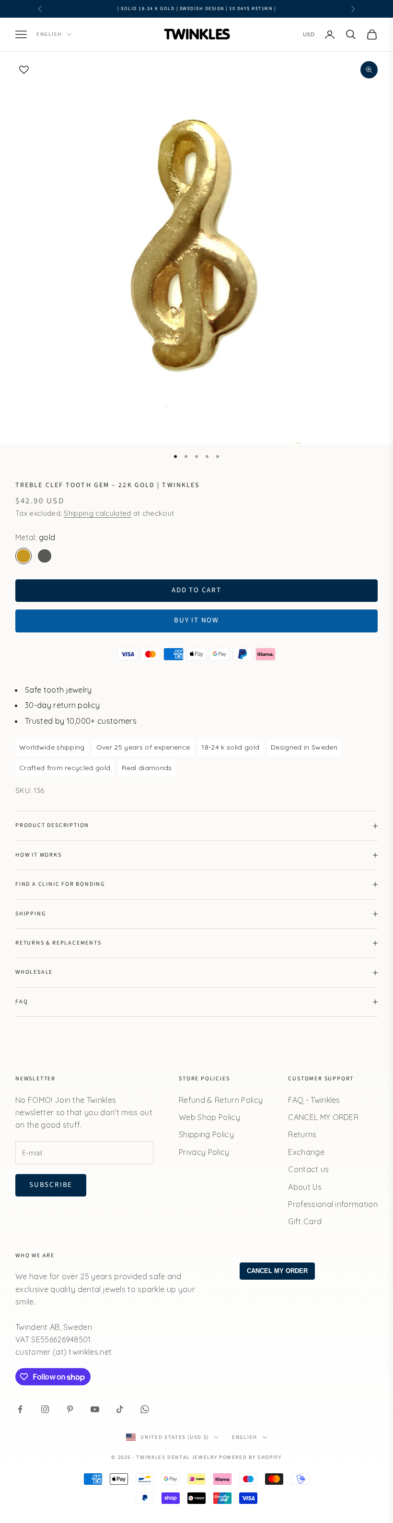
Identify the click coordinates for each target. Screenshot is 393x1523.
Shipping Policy (206, 1134)
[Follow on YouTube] (95, 1409)
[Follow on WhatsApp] (145, 1409)
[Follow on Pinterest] (70, 1409)
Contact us (308, 1169)
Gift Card (305, 1221)
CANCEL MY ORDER (323, 1117)
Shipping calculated (97, 513)
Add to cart (196, 590)
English (49, 34)
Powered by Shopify (250, 1457)
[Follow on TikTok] (120, 1409)
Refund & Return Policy (221, 1100)
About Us (305, 1187)
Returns (302, 1134)
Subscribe (50, 1185)
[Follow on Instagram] (45, 1409)
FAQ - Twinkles (314, 1100)
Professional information (333, 1204)
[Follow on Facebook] (20, 1409)
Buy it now (196, 620)
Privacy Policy (204, 1152)
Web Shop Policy (209, 1117)
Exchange (306, 1152)
